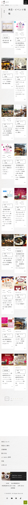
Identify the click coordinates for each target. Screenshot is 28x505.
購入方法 (4, 453)
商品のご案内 (5, 445)
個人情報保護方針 (15, 483)
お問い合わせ (21, 485)
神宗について (5, 441)
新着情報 (7, 5)
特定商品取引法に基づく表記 (8, 485)
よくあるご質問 (6, 457)
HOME (2, 5)
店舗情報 (4, 449)
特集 (2, 461)
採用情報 (13, 488)
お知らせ (4, 465)
